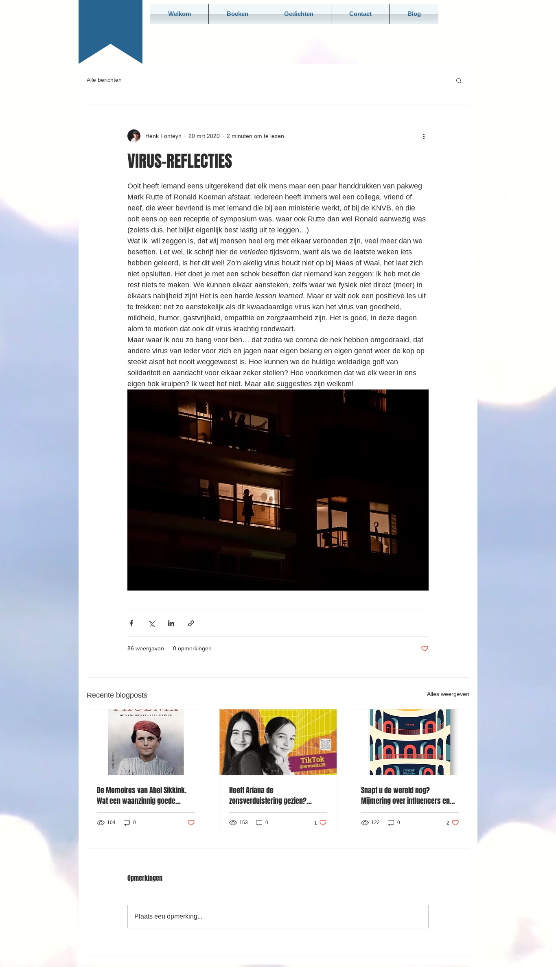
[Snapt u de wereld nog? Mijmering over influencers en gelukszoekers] (410, 742)
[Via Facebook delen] (131, 623)
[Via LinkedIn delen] (171, 623)
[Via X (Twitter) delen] (151, 623)
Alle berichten (104, 80)
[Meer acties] (424, 136)
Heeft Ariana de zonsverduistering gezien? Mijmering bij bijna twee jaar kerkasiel (271, 795)
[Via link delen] (191, 623)
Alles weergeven (448, 694)
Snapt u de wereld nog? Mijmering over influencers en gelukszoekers (405, 795)
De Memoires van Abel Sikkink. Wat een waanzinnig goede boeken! (141, 795)
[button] (459, 80)
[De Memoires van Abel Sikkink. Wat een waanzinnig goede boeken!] (146, 742)
